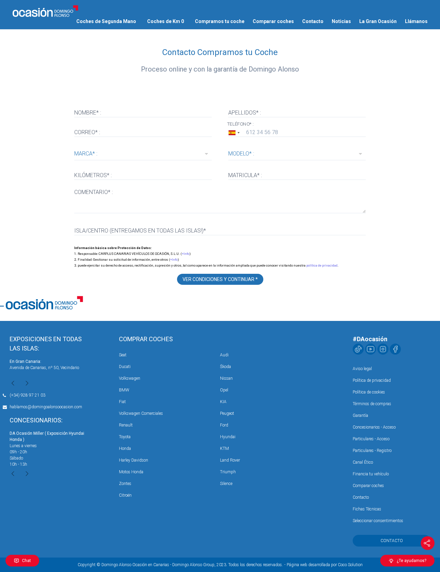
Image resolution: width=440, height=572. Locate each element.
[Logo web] (45, 11)
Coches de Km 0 (165, 21)
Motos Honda (131, 472)
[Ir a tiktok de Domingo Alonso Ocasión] (358, 349)
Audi (224, 355)
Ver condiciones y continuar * (220, 279)
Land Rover (230, 460)
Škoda (225, 366)
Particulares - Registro (372, 450)
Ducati (125, 366)
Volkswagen (129, 378)
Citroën (125, 495)
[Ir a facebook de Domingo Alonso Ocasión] (395, 349)
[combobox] (235, 133)
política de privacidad (322, 265)
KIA (223, 401)
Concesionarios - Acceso (374, 427)
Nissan (226, 378)
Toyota (125, 436)
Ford (224, 425)
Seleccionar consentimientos (378, 520)
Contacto (312, 21)
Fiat (122, 401)
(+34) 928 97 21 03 (27, 395)
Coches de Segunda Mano (106, 21)
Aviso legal (362, 368)
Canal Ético (363, 462)
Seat (122, 355)
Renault (126, 425)
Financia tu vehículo (371, 474)
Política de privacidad (372, 380)
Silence (226, 483)
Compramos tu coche (219, 21)
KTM (224, 448)
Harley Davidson (133, 460)
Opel (224, 390)
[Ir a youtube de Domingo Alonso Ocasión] (370, 349)
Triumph (228, 472)
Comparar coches (273, 21)
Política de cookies (369, 392)
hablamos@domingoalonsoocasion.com (46, 406)
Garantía (360, 415)
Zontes (125, 483)
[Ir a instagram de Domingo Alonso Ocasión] (382, 349)
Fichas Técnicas (367, 509)
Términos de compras (372, 403)
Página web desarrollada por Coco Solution (325, 564)
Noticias (341, 21)
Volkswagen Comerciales (141, 413)
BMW (124, 390)
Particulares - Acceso (371, 438)
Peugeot (227, 413)
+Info (185, 254)
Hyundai (227, 436)
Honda (125, 448)
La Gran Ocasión (378, 21)
